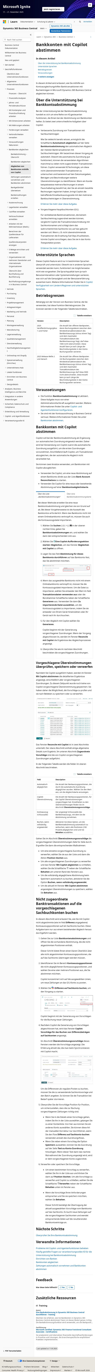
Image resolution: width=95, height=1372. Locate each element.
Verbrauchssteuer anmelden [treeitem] (16, 218)
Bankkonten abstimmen (52, 420)
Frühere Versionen (31, 1367)
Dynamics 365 (50, 37)
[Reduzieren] (31, 35)
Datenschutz (67, 1367)
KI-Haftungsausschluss (11, 1367)
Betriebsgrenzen (45, 69)
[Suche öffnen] (80, 22)
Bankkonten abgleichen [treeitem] (20, 162)
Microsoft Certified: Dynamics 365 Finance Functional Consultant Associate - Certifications (63, 1331)
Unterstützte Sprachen (47, 66)
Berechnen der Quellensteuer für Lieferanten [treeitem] (16, 234)
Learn (38, 37)
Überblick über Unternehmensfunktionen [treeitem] (17, 75)
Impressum (55, 1370)
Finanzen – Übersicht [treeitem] (17, 93)
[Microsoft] (4, 21)
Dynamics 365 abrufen (60, 26)
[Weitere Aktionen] (91, 37)
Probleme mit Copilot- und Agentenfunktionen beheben (62, 1248)
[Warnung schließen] (90, 5)
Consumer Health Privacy (12, 1370)
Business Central (66, 37)
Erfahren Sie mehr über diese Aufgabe (59, 204)
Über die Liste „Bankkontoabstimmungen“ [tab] (49, 495)
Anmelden (87, 21)
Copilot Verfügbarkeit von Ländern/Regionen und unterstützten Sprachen (64, 285)
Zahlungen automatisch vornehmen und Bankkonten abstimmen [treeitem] (21, 180)
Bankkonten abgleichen (47, 1262)
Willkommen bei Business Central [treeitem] (15, 54)
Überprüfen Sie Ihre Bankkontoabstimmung (56, 1235)
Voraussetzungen (45, 73)
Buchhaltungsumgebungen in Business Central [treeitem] (20, 283)
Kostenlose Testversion (61, 31)
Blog (44, 1367)
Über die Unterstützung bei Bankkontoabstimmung (59, 63)
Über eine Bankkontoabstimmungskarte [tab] (79, 495)
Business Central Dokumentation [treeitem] (12, 46)
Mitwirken (55, 1367)
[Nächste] (74, 21)
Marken (67, 1370)
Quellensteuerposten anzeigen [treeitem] (17, 243)
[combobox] (17, 40)
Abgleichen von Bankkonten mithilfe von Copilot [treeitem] (20, 169)
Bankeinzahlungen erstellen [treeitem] (18, 196)
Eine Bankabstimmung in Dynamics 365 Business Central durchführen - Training (60, 1313)
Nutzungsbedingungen (37, 1370)
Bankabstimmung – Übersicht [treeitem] (19, 155)
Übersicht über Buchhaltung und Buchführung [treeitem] (16, 274)
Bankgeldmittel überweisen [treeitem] (17, 189)
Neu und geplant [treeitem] (12, 60)
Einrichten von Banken (46, 1258)
